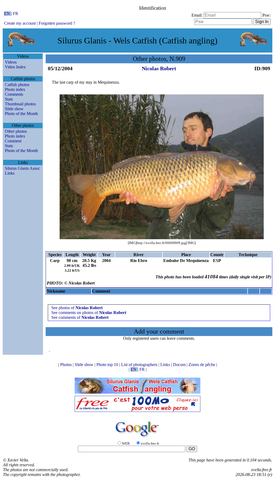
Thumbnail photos (20, 104)
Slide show (14, 108)
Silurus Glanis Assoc (22, 168)
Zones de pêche (202, 364)
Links (10, 173)
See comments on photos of (88, 312)
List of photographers (139, 364)
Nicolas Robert (159, 68)
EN (7, 13)
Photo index (15, 89)
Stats (9, 99)
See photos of (77, 307)
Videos (11, 62)
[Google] (137, 437)
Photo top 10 (107, 364)
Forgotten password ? (57, 23)
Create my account (20, 23)
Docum (180, 364)
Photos (66, 364)
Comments (14, 94)
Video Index (15, 67)
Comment (13, 141)
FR (15, 13)
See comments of (79, 317)
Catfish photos (17, 84)
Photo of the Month (21, 113)
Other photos (16, 131)
